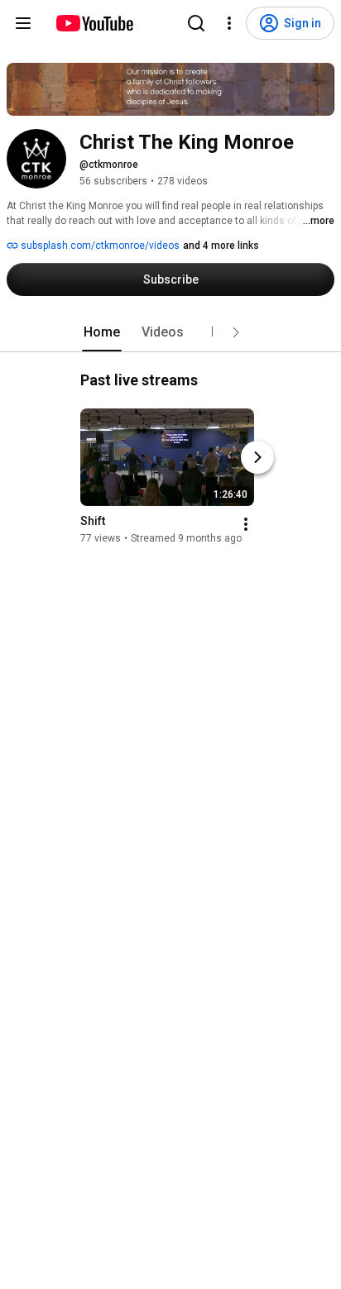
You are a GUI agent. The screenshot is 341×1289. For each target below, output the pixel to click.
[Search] (196, 23)
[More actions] (245, 524)
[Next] (257, 457)
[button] (236, 332)
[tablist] (170, 332)
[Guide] (23, 23)
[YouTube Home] (94, 23)
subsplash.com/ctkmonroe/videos (99, 245)
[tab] (102, 332)
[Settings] (229, 23)
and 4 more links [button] (221, 245)
